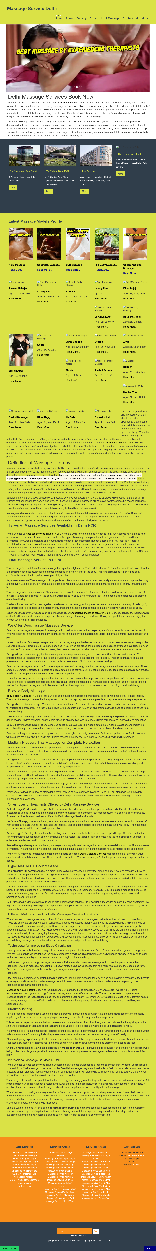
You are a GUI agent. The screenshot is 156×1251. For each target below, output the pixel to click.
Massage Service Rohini (96, 1164)
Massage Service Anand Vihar (95, 1182)
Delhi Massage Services (93, 853)
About (70, 18)
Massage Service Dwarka (60, 1170)
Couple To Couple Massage (24, 1161)
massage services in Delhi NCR (43, 533)
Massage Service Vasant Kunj (96, 1170)
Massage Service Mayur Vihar (96, 1188)
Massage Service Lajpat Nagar (60, 1158)
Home (58, 18)
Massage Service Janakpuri (96, 1152)
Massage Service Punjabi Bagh (60, 1192)
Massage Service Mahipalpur (60, 1167)
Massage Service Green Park (60, 1198)
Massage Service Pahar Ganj (96, 1198)
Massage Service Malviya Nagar (60, 1161)
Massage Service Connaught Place (96, 1157)
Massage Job (24, 1182)
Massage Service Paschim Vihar (60, 1188)
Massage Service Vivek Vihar (96, 1185)
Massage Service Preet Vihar (96, 1179)
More (13, 187)
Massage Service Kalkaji (96, 1167)
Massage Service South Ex (60, 1179)
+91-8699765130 (136, 1155)
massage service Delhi (72, 102)
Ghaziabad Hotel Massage (24, 1170)
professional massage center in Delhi (90, 612)
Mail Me (135, 1164)
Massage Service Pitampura (60, 1195)
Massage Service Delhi (100, 1240)
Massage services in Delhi (20, 990)
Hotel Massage (110, 18)
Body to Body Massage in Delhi (23, 695)
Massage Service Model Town (60, 1201)
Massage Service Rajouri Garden (60, 1184)
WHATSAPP (9, 1248)
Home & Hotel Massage (24, 1164)
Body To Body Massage (24, 1158)
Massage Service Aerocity (60, 1173)
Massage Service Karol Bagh (60, 1164)
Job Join (142, 18)
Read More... (16, 270)
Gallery (82, 18)
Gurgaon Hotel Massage (24, 1173)
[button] (17, 58)
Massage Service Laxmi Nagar (96, 1176)
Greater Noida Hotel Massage (24, 1179)
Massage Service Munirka (60, 1176)
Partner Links (24, 1185)
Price (93, 18)
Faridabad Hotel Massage (24, 1167)
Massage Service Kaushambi (96, 1195)
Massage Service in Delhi (119, 442)
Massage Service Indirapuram (96, 1173)
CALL (150, 1248)
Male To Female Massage (24, 1155)
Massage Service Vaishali (96, 1192)
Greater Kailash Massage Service (60, 1154)
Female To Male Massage (24, 1152)
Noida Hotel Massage (24, 1176)
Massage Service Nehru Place (95, 1161)
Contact (128, 18)
